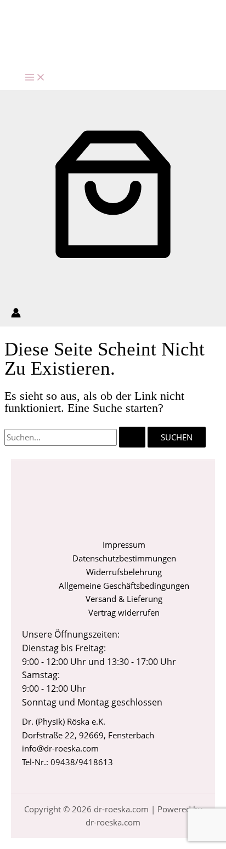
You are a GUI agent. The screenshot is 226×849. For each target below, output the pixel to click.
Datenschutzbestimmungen (124, 558)
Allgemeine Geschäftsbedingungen (124, 585)
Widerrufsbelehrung (124, 571)
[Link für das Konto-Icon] (16, 315)
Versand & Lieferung (124, 598)
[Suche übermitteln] (132, 437)
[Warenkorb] (113, 290)
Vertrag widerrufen (124, 612)
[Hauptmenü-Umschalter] (35, 77)
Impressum (124, 544)
